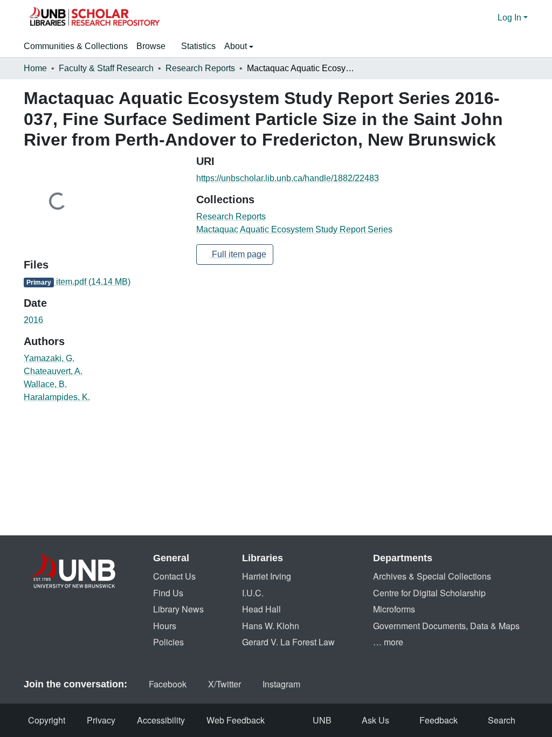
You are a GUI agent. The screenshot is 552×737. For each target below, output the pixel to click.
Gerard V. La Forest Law (288, 642)
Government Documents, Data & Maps (446, 625)
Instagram (281, 684)
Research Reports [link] (200, 68)
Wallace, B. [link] (45, 384)
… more (388, 642)
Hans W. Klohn (270, 625)
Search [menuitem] (501, 720)
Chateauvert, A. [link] (53, 371)
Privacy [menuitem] (101, 720)
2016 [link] (33, 320)
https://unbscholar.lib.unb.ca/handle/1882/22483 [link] (287, 178)
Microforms (394, 609)
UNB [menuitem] (322, 720)
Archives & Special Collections (432, 576)
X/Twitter (224, 684)
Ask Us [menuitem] (375, 720)
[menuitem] (154, 46)
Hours (164, 625)
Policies (168, 642)
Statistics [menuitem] (198, 46)
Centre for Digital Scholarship (429, 593)
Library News (178, 609)
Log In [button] (510, 17)
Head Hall (261, 609)
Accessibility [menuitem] (161, 720)
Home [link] (35, 68)
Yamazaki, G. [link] (49, 358)
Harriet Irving (266, 576)
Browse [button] (150, 46)
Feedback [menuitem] (438, 720)
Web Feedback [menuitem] (235, 720)
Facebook (168, 684)
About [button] (236, 46)
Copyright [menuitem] (46, 720)
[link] (103, 281)
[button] (94, 17)
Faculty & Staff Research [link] (106, 68)
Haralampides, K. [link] (57, 397)
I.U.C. (253, 593)
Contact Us (174, 576)
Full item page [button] (238, 254)
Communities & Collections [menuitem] (76, 46)
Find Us (168, 593)
